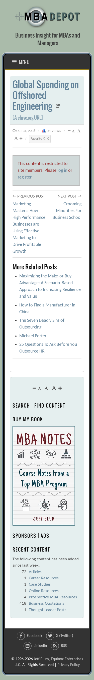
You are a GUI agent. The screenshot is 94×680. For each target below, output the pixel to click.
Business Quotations (46, 603)
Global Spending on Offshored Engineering (46, 95)
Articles (35, 572)
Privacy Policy (68, 665)
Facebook (34, 636)
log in (62, 170)
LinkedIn (40, 646)
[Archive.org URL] (28, 117)
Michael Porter (32, 336)
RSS (64, 646)
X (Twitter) (64, 636)
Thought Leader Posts (47, 610)
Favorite (40, 139)
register (25, 177)
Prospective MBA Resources (53, 597)
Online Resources (44, 591)
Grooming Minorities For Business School (67, 211)
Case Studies (40, 584)
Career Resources (44, 578)
